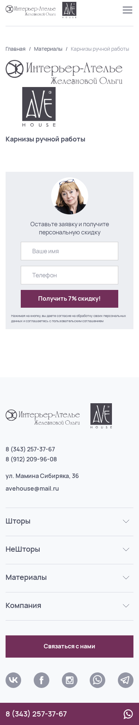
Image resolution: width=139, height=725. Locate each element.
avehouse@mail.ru (32, 488)
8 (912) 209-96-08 (31, 459)
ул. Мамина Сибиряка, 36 (42, 476)
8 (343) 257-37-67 (30, 449)
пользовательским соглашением (77, 320)
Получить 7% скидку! (69, 298)
